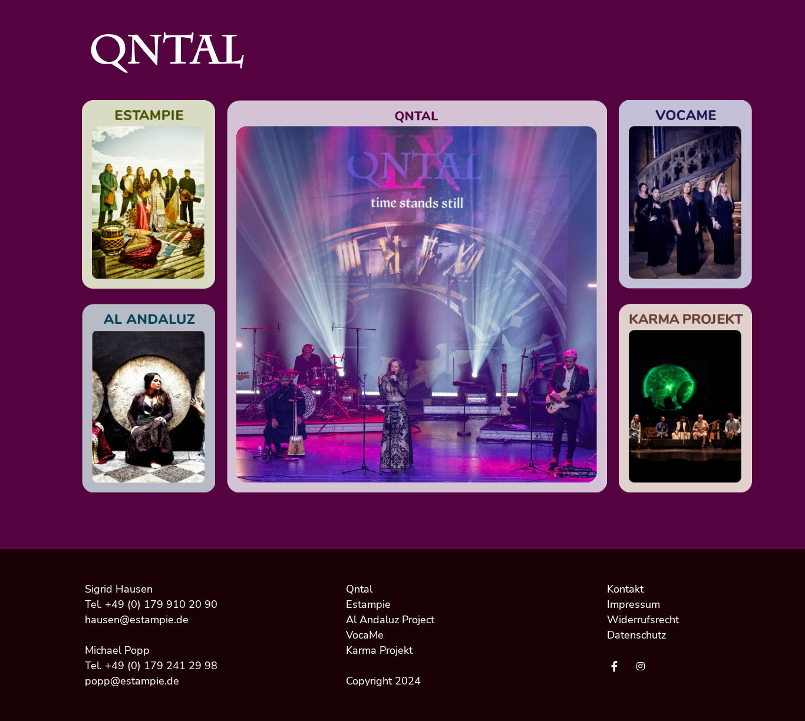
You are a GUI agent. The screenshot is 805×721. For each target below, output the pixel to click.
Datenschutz (636, 635)
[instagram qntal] (643, 666)
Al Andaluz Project (390, 620)
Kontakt (625, 589)
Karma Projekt (379, 650)
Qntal (359, 589)
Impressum (633, 604)
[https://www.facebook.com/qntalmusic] (617, 666)
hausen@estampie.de (137, 620)
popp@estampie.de (132, 681)
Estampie (368, 604)
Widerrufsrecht (643, 620)
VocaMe (365, 635)
